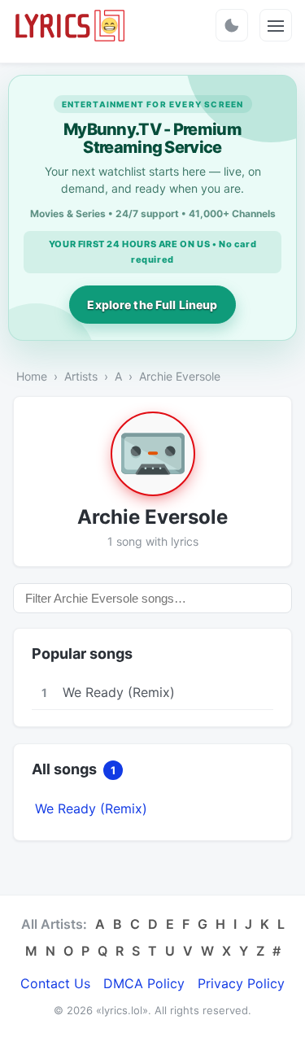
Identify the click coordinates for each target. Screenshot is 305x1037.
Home (31, 376)
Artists (81, 376)
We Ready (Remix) (91, 808)
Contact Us (55, 983)
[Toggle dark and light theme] (232, 25)
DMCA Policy (144, 983)
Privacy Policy (241, 983)
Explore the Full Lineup (152, 305)
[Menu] (275, 25)
